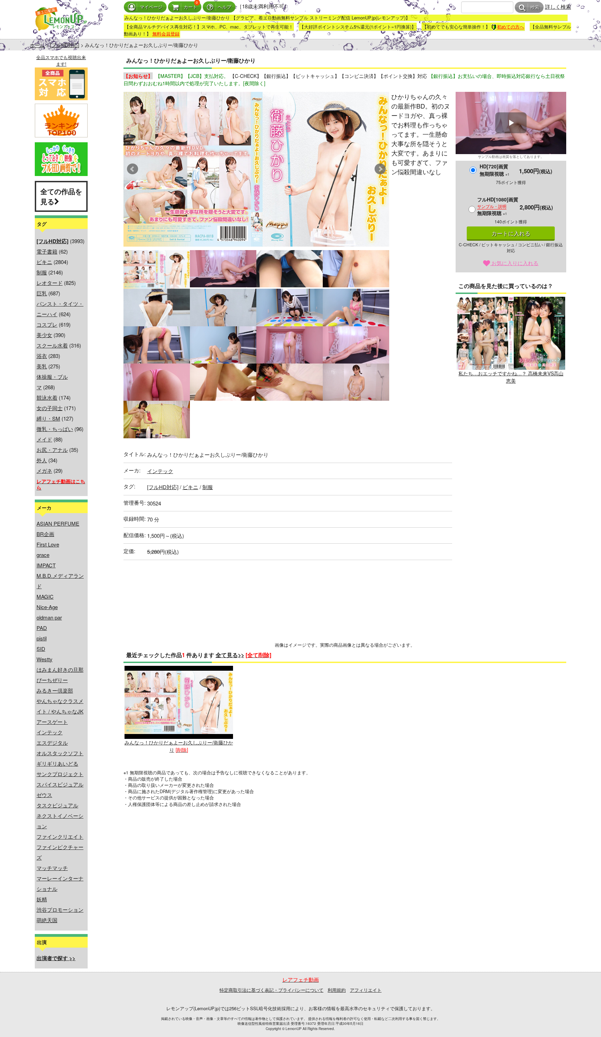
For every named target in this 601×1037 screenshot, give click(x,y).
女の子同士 (50, 408)
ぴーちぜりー (52, 680)
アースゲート (52, 721)
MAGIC (45, 596)
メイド (44, 439)
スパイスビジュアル (60, 784)
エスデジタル (52, 742)
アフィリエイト (366, 990)
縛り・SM (48, 418)
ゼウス (44, 794)
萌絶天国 (47, 920)
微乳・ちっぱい (55, 428)
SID (41, 648)
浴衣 (42, 355)
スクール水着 (52, 345)
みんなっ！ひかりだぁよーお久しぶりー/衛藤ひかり (179, 746)
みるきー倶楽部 (55, 690)
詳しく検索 (558, 6)
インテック (50, 732)
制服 (42, 272)
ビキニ (44, 261)
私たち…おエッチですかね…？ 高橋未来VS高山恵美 (510, 377)
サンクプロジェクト (60, 773)
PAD (42, 627)
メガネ (44, 470)
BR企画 (45, 533)
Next (380, 169)
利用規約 (337, 990)
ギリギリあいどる (57, 763)
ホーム (37, 44)
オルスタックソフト (60, 753)
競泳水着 (47, 397)
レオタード (50, 282)
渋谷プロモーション (60, 909)
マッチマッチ (52, 867)
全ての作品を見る (61, 196)
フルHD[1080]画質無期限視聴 (497, 206)
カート (190, 7)
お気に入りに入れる (514, 262)
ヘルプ (224, 7)
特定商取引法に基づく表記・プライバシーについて (271, 990)
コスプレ (47, 324)
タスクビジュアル (57, 805)
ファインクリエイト (60, 836)
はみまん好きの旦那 (60, 669)
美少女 (44, 334)
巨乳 (42, 293)
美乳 (42, 366)
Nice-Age (47, 607)
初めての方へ (510, 26)
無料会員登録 (165, 33)
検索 (534, 7)
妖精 (42, 899)
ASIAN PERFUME (58, 523)
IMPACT (46, 565)
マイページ (151, 7)
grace (43, 554)
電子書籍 (47, 251)
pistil (42, 638)
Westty (45, 659)
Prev (132, 169)
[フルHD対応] (64, 44)
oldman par (49, 617)
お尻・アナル (52, 449)
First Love (48, 544)
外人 (42, 460)
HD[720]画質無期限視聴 (495, 170)
